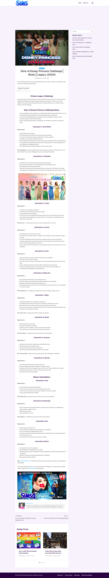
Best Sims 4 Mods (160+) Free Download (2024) (56, 517)
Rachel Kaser (38, 78)
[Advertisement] (54, 15)
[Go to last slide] (19, 547)
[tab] (39, 562)
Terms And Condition (86, 575)
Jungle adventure (24, 461)
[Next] (65, 547)
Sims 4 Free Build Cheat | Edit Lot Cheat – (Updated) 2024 (25, 518)
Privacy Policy (68, 575)
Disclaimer (77, 575)
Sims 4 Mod (41, 68)
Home (79, 3)
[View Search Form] (92, 3)
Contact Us (60, 575)
